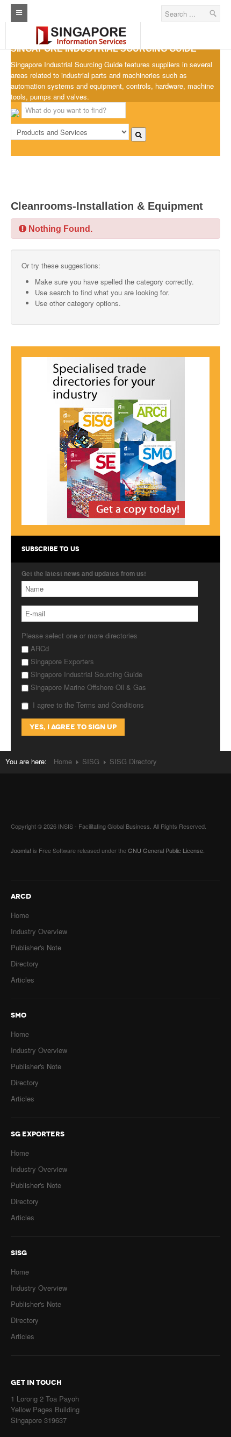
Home (63, 761)
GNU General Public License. (166, 850)
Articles (22, 979)
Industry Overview (39, 931)
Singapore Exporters (61, 661)
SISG (90, 761)
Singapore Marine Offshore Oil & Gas (87, 687)
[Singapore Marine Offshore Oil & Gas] (81, 26)
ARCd (38, 648)
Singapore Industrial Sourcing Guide (85, 674)
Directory (25, 963)
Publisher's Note (36, 947)
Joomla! (21, 850)
